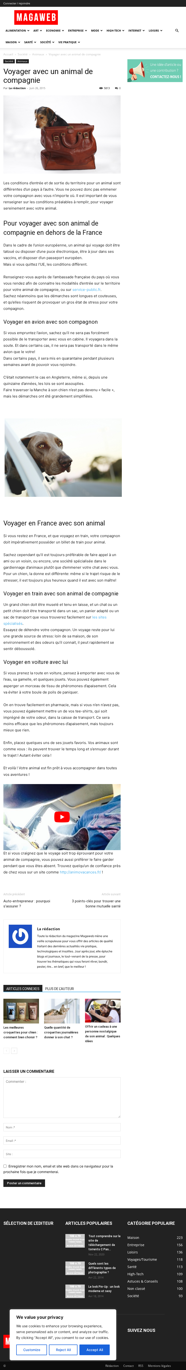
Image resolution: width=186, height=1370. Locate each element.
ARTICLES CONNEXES (22, 989)
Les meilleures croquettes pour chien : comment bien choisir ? (20, 1032)
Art (36, 30)
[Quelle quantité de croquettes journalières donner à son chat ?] (62, 1011)
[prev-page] (6, 1051)
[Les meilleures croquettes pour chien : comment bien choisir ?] (21, 1011)
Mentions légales (159, 1365)
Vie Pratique (67, 42)
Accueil (8, 54)
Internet (134, 30)
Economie (53, 30)
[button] (177, 30)
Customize (31, 1350)
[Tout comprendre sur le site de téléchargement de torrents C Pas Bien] (75, 1241)
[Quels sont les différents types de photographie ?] (75, 1268)
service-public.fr (86, 289)
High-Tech (114, 30)
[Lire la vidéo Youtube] (62, 817)
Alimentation (16, 30)
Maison (11, 42)
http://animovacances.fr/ (80, 872)
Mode (95, 30)
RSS (140, 1365)
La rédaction (17, 88)
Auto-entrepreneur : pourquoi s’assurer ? (26, 903)
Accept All (94, 1350)
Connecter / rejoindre (16, 3)
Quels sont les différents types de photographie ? (102, 1268)
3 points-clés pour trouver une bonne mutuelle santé (96, 903)
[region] (63, 1334)
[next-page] (14, 1051)
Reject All (63, 1350)
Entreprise (76, 30)
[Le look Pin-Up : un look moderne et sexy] (75, 1291)
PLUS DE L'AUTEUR (59, 989)
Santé (28, 42)
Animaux (38, 54)
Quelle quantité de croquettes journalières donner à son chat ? (61, 1032)
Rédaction (112, 1365)
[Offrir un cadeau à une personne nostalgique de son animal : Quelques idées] (103, 1011)
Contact (128, 1365)
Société (45, 42)
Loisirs (154, 30)
